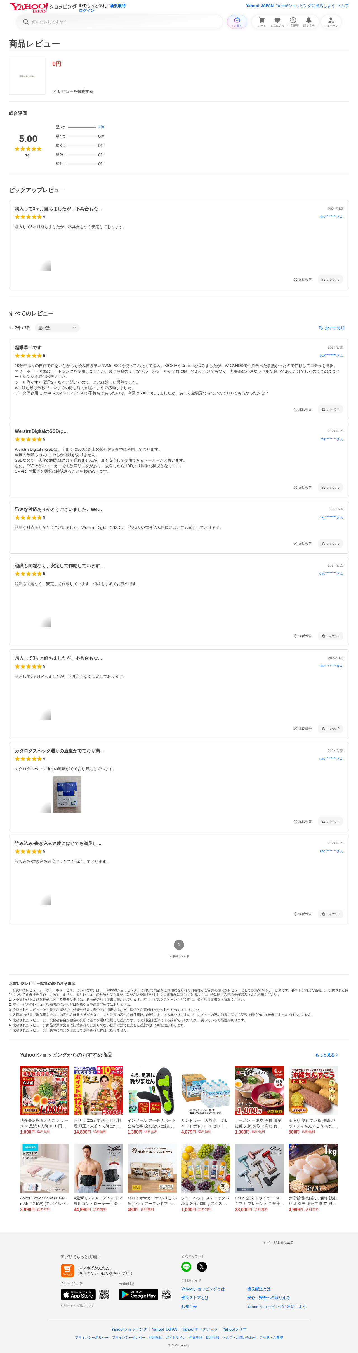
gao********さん (331, 574)
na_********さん (331, 517)
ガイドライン (176, 1338)
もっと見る (325, 1055)
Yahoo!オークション (200, 1329)
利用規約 (155, 1338)
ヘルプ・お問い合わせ (239, 1338)
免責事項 (195, 1338)
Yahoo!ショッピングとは (203, 1289)
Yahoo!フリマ (235, 1329)
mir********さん (332, 439)
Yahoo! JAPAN (260, 5)
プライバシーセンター (128, 1338)
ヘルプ (343, 5)
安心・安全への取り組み (268, 1297)
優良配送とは (259, 1289)
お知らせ (189, 1306)
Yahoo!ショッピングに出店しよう (305, 5)
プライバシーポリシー (92, 1338)
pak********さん (331, 355)
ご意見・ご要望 (271, 1338)
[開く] (67, 794)
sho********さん (331, 217)
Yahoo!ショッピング (129, 1329)
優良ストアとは (195, 1297)
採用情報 (212, 1338)
